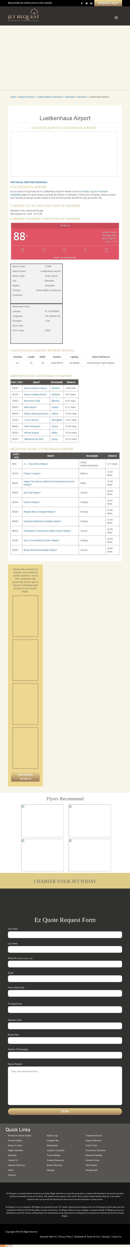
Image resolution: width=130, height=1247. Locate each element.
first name (13, 929)
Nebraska (70, 97)
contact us (116, 1237)
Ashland (56, 388)
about (10, 1170)
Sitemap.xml (92, 1170)
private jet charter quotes (19, 1135)
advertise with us (48, 1237)
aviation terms (92, 1160)
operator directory (16, 1165)
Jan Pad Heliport (32, 492)
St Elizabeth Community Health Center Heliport (47, 531)
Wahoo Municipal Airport (36, 413)
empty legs (52, 1135)
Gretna (55, 407)
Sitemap (105, 1237)
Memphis (81, 97)
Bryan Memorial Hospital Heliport (40, 550)
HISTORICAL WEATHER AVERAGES (28, 182)
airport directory (93, 1140)
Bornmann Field (32, 401)
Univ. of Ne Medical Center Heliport (41, 540)
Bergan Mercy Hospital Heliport (39, 511)
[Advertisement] (37, 616)
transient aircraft (94, 1135)
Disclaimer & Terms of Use (86, 1237)
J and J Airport (31, 420)
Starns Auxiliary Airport (35, 394)
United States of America (50, 97)
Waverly (55, 401)
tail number (91, 1165)
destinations (52, 1145)
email (10, 973)
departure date (15, 1020)
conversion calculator (96, 1150)
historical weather (94, 1155)
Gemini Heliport (31, 502)
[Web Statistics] (6, 1245)
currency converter (56, 1150)
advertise (12, 1155)
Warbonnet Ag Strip (33, 439)
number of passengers (18, 1049)
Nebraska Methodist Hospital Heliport (42, 521)
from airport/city (16, 987)
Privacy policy (65, 1237)
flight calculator (15, 1150)
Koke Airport (30, 407)
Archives (12, 1175)
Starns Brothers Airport (35, 388)
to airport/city (15, 1004)
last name (13, 943)
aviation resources (55, 1160)
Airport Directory (27, 97)
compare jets (53, 1140)
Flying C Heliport (32, 473)
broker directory (54, 1165)
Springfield (57, 420)
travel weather (54, 1155)
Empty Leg (88, 191)
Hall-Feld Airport (32, 426)
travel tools (91, 1145)
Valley (54, 432)
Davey (55, 426)
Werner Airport (31, 432)
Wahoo (55, 413)
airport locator (15, 1145)
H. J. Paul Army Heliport (36, 464)
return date (13, 1035)
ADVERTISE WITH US (25, 776)
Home (13, 97)
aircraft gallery (15, 1140)
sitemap (50, 1170)
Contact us (13, 1160)
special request (15, 1064)
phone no (20, 958)
